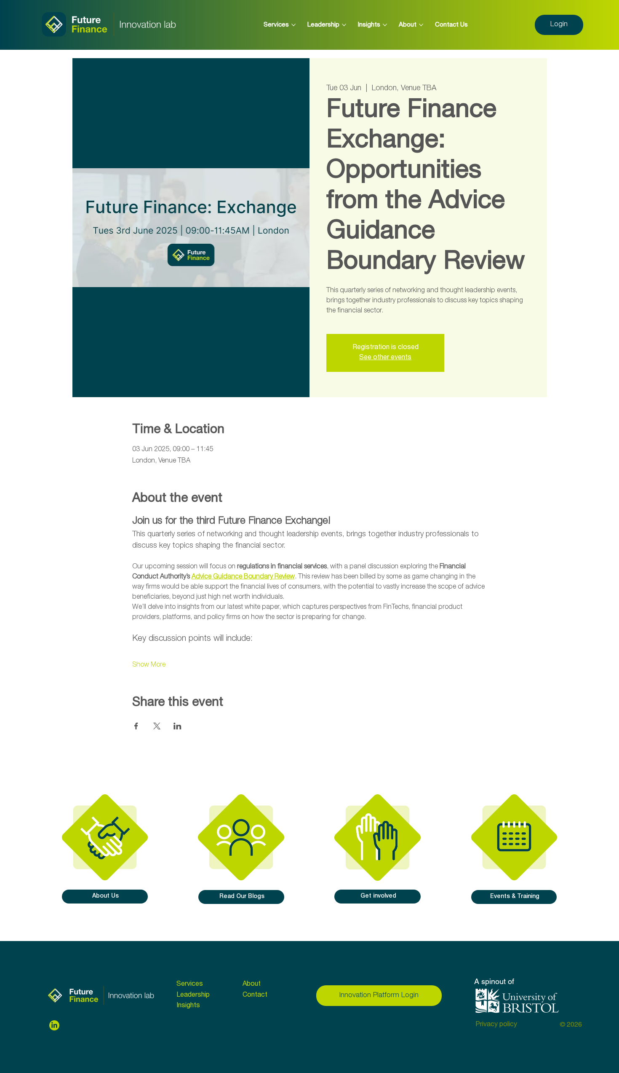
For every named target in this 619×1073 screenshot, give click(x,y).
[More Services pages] (293, 25)
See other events (385, 358)
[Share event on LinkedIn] (177, 726)
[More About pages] (421, 25)
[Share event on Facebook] (136, 726)
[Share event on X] (157, 726)
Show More (148, 665)
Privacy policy (496, 1025)
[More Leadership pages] (344, 25)
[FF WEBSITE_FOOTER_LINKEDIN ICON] (54, 1025)
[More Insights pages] (385, 25)
